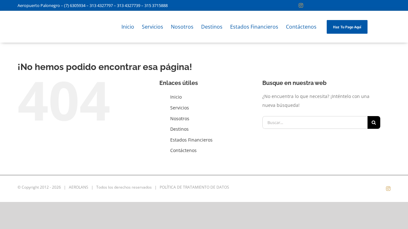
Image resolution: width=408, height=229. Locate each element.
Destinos (179, 129)
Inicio (176, 97)
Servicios (179, 108)
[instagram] (301, 5)
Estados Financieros (191, 140)
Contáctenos (183, 150)
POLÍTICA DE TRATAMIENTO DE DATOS (194, 187)
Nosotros (179, 118)
